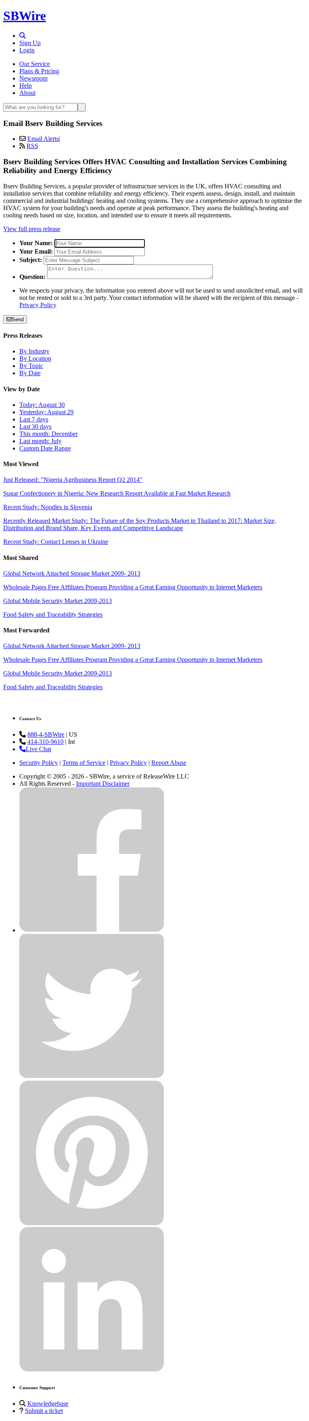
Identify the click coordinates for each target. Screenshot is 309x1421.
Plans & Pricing (39, 71)
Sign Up (30, 42)
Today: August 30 (42, 404)
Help (25, 85)
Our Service (34, 63)
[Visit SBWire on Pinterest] (91, 1223)
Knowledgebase (47, 1403)
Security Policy (38, 762)
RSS (32, 146)
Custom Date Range (45, 448)
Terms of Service (83, 762)
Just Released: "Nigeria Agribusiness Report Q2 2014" (72, 479)
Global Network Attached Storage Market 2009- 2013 (71, 573)
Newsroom (33, 78)
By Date (30, 373)
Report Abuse (168, 762)
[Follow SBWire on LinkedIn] (91, 1369)
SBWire (24, 15)
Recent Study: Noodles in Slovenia (47, 507)
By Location (35, 358)
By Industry (34, 351)
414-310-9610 (45, 741)
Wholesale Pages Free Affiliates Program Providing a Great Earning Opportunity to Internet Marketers (132, 587)
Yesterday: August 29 (46, 412)
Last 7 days (33, 419)
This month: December (48, 433)
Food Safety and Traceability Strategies (53, 614)
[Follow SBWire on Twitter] (91, 1076)
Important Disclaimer (103, 783)
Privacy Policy (37, 305)
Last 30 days (35, 426)
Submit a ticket (44, 1410)
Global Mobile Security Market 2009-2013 (57, 600)
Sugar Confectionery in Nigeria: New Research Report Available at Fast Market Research (117, 493)
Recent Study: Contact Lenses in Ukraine (55, 541)
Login (27, 50)
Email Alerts (43, 138)
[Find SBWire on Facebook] (91, 930)
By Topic (31, 365)
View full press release (31, 228)
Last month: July (40, 441)
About (27, 92)
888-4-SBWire (45, 734)
